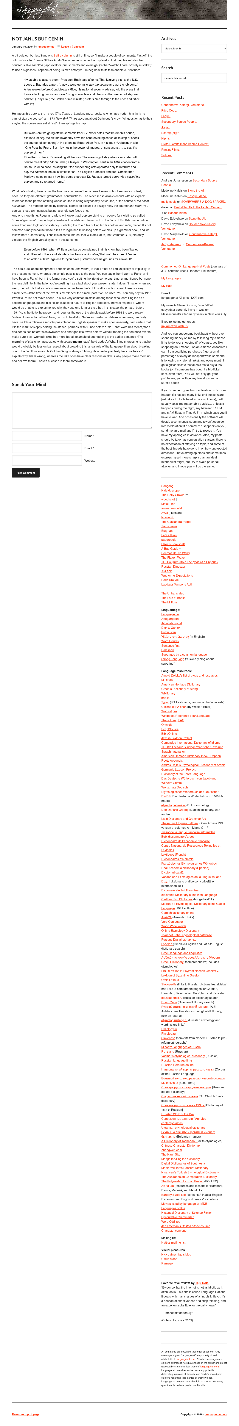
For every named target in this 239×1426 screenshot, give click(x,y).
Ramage (167, 1263)
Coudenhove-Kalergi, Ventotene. (183, 105)
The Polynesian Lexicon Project (182, 1181)
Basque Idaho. (197, 196)
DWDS (166, 796)
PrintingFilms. (170, 149)
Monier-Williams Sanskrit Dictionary (184, 1168)
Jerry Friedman (171, 244)
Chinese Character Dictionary (181, 1145)
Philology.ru (169, 1029)
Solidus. (166, 155)
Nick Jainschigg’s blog (176, 1254)
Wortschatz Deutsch (174, 787)
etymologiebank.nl (173, 805)
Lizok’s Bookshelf (173, 544)
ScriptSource (170, 729)
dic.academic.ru (171, 997)
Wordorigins (169, 711)
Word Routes (170, 641)
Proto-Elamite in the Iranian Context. (185, 144)
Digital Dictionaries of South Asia (183, 1163)
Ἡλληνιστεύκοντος (175, 636)
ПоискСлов (169, 1002)
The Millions (169, 602)
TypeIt (165, 702)
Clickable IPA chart (174, 707)
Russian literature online (177, 1065)
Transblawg (169, 526)
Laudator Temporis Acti (176, 584)
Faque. (165, 116)
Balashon (167, 650)
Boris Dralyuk (170, 580)
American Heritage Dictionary (180, 684)
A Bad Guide (169, 548)
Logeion (167, 944)
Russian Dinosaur (173, 566)
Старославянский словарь (179, 1096)
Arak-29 (166, 917)
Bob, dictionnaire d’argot (177, 836)
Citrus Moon (169, 1259)
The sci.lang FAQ (172, 720)
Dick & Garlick (170, 627)
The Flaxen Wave (173, 557)
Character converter (174, 1230)
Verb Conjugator (172, 921)
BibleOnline (169, 733)
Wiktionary (168, 693)
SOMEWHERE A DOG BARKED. (203, 201)
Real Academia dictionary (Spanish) (185, 868)
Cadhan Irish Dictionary (177, 899)
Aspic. (165, 127)
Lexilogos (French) (173, 854)
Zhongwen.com (171, 1150)
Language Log (171, 614)
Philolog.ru (168, 1033)
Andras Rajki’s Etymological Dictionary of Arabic (193, 765)
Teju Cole (202, 1283)
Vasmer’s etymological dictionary (183, 1056)
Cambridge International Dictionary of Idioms (190, 742)
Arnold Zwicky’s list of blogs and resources (189, 675)
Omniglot (167, 724)
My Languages (171, 278)
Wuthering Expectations (177, 575)
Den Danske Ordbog (175, 809)
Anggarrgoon (170, 618)
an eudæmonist (171, 508)
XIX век (166, 571)
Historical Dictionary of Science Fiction (186, 1212)
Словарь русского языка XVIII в (183, 1105)
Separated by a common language (184, 654)
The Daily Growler (173, 495)
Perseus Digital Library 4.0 (178, 939)
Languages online (173, 1208)
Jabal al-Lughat (171, 623)
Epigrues (167, 530)
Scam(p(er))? (170, 133)
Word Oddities (170, 1221)
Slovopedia (168, 984)
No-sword (167, 517)
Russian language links (177, 1060)
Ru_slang (168, 1051)
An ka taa (167, 1186)
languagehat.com (25, 11)
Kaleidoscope (170, 490)
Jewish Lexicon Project (176, 738)
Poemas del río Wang (175, 553)
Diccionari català (172, 872)
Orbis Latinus (170, 980)
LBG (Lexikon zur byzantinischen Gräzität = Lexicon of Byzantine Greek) (189, 973)
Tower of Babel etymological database (186, 935)
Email (88, 448)
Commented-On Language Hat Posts (185, 266)
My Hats (166, 286)
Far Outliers (169, 535)
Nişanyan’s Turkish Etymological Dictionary (190, 1172)
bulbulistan (168, 632)
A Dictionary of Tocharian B (179, 1141)
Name (88, 436)
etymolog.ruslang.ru (174, 1020)
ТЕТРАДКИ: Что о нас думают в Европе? (189, 562)
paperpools (168, 539)
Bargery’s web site (173, 1194)
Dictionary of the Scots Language (183, 774)
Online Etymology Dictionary (180, 930)
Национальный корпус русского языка (187, 1069)
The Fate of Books (173, 598)
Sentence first (170, 645)
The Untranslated (172, 593)
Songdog (167, 486)
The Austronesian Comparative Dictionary (189, 1177)
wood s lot (168, 499)
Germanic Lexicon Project (178, 769)
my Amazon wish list (174, 326)
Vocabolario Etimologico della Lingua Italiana (191, 877)
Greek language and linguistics (181, 953)
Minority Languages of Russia (181, 1047)
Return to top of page (25, 1414)
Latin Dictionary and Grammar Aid (183, 818)
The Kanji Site (170, 1154)
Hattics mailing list (173, 1242)
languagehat (46, 46)
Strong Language (172, 659)
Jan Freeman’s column (185, 1226)
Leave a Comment (72, 46)
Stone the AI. (195, 190)
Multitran (167, 680)
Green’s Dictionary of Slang (179, 689)
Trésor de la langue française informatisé (188, 832)
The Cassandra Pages (176, 521)
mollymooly (168, 201)
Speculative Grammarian (177, 1217)
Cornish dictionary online (177, 912)
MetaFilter (168, 504)
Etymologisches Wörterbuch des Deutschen (190, 792)
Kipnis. (165, 138)
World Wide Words (173, 926)
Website (89, 460)
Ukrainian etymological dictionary (183, 1127)
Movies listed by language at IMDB (184, 1203)
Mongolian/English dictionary (180, 1159)
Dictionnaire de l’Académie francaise (185, 841)
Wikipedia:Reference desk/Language (185, 715)
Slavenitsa (168, 1038)
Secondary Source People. (179, 121)
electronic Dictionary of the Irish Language (189, 895)
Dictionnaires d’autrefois (177, 859)
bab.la (165, 698)
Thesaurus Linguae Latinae (179, 823)
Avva (165, 513)
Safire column (63, 55)
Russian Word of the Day (177, 1114)
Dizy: (164, 881)
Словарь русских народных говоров (186, 1087)
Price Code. (169, 110)
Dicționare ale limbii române (179, 890)
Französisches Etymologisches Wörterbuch (189, 863)
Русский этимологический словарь (185, 1006)
